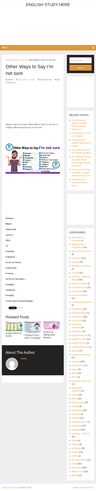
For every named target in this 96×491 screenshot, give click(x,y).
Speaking (76, 430)
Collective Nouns (79, 287)
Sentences (76, 426)
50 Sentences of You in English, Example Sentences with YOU (81, 173)
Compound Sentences (81, 302)
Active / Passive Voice (81, 251)
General (75, 351)
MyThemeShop (88, 487)
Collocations (77, 291)
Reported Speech (79, 422)
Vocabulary (77, 468)
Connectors (77, 321)
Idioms (74, 373)
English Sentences (80, 347)
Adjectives (76, 258)
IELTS (74, 377)
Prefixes (75, 406)
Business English (79, 284)
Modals (75, 395)
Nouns (74, 399)
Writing (75, 475)
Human (75, 369)
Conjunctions (77, 317)
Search (80, 68)
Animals (75, 273)
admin (10, 80)
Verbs (74, 464)
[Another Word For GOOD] (14, 326)
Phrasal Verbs (78, 402)
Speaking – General (80, 434)
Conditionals (77, 309)
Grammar (76, 362)
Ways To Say (46, 80)
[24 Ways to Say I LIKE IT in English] (32, 326)
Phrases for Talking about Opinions (49, 335)
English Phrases (79, 343)
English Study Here (48, 4)
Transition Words (79, 460)
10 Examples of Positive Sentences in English (81, 143)
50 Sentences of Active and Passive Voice (80, 182)
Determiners (77, 331)
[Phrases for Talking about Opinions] (51, 325)
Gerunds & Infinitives (81, 355)
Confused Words (79, 313)
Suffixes (75, 444)
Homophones (78, 365)
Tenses (75, 452)
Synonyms (76, 448)
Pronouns (76, 414)
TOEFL (75, 456)
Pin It (20, 308)
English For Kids (79, 339)
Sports (74, 440)
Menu (5, 48)
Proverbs (76, 418)
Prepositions (77, 410)
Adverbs (75, 262)
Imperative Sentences (81, 381)
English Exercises (80, 335)
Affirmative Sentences (81, 266)
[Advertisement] (48, 27)
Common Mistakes (80, 295)
